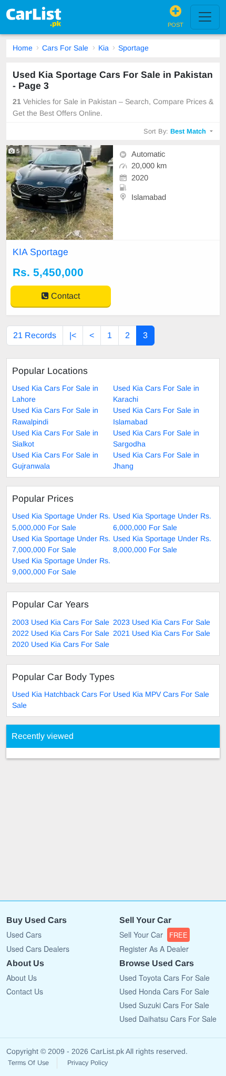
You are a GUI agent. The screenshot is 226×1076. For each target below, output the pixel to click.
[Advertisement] (85, 824)
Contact (64, 295)
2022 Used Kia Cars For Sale (60, 633)
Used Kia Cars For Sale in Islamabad (156, 415)
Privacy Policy (87, 1063)
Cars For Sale (65, 48)
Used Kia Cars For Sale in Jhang (156, 460)
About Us (21, 977)
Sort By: (174, 131)
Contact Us (24, 991)
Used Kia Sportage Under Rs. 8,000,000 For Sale (162, 544)
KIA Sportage (40, 252)
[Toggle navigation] (205, 17)
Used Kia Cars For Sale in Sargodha (156, 438)
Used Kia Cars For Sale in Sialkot (55, 438)
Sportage (133, 48)
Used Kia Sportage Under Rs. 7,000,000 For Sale (61, 544)
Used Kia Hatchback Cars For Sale (61, 699)
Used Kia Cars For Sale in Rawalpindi (55, 415)
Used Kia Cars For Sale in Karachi (156, 393)
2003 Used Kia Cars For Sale (60, 622)
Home (23, 48)
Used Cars (24, 934)
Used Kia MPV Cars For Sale (161, 694)
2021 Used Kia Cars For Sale (161, 633)
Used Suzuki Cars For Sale (164, 1005)
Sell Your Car (153, 934)
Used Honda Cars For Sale (164, 991)
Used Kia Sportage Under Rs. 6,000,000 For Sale (162, 521)
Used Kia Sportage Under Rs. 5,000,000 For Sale (61, 521)
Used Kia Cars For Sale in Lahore (55, 393)
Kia (103, 48)
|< (72, 335)
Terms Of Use (28, 1063)
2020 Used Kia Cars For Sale (60, 644)
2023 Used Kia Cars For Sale (161, 622)
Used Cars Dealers (37, 948)
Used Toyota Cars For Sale (164, 977)
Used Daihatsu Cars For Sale (168, 1018)
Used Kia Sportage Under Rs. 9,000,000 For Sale (61, 566)
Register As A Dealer (154, 948)
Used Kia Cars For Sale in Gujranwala (55, 460)
